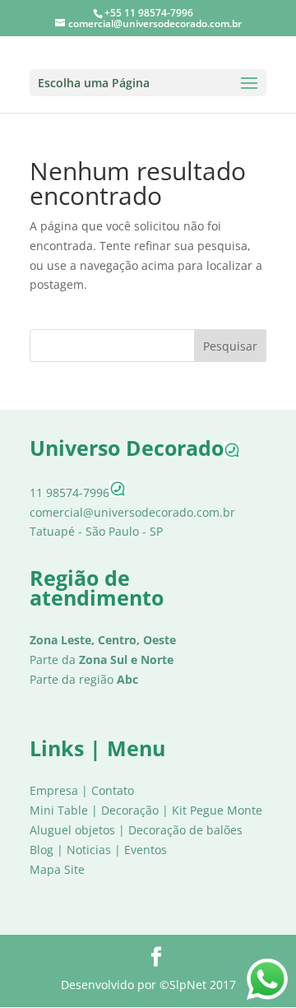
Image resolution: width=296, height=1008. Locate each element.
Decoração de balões (185, 830)
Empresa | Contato (82, 790)
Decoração (130, 810)
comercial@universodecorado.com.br (132, 512)
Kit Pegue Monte (217, 810)
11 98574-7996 (69, 492)
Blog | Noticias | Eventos (98, 849)
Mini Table (59, 810)
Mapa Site (57, 869)
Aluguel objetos (72, 830)
